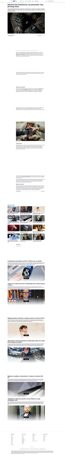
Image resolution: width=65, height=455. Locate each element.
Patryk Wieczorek (11, 35)
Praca (11, 442)
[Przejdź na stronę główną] (12, 1)
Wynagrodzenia (12, 444)
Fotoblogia (23, 441)
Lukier (43, 438)
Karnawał (33, 436)
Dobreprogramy (23, 439)
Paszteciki (44, 439)
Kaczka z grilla (34, 438)
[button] (48, 1)
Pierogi (33, 439)
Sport (11, 435)
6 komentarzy (39, 35)
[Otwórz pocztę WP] (46, 1)
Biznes (11, 436)
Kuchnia (22, 436)
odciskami (40, 88)
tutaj (23, 453)
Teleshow (12, 441)
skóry (40, 146)
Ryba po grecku (44, 436)
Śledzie (44, 435)
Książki (22, 435)
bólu (38, 189)
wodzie (43, 176)
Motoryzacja (12, 438)
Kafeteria (23, 438)
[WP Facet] (16, 1)
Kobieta (12, 439)
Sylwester (33, 435)
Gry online (23, 442)
